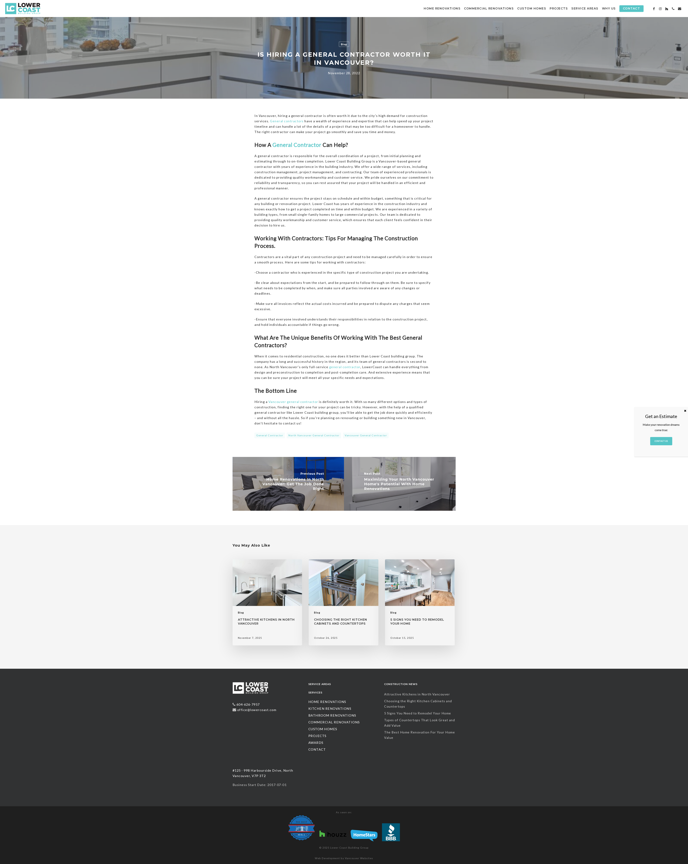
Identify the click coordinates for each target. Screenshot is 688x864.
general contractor (269, 435)
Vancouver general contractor (366, 435)
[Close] (685, 410)
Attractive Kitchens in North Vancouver (417, 694)
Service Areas (319, 684)
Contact (317, 749)
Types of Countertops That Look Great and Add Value (419, 722)
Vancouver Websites (359, 858)
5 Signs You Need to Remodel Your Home (417, 713)
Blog (344, 44)
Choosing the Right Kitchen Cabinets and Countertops (418, 703)
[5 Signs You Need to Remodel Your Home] (420, 602)
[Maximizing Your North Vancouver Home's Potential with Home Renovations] (400, 484)
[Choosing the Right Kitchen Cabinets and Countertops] (343, 602)
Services (315, 692)
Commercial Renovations (334, 722)
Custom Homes (322, 729)
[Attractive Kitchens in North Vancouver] (267, 602)
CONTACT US (661, 441)
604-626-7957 (248, 704)
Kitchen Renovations (329, 708)
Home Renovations (327, 702)
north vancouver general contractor (313, 435)
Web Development (327, 858)
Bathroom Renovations (332, 715)
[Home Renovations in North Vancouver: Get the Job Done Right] (288, 484)
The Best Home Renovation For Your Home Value (419, 735)
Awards (315, 743)
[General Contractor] (250, 695)
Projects (317, 736)
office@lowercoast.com (256, 710)
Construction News (400, 684)
